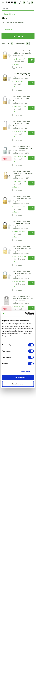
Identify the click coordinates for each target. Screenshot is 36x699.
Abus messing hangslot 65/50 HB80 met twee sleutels (21, 123)
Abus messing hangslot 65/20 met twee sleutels (21, 52)
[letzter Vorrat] (7, 150)
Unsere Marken (9, 14)
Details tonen (25, 371)
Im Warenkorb (31, 60)
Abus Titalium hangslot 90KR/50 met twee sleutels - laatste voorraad (23, 298)
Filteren (19, 36)
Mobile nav (3, 2)
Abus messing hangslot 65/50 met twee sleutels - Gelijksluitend (22, 273)
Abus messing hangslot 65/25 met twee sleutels (21, 75)
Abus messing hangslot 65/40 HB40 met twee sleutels (21, 98)
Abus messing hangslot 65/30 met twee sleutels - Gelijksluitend (22, 248)
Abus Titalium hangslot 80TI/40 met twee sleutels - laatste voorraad (22, 148)
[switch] (31, 351)
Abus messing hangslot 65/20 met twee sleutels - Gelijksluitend (22, 198)
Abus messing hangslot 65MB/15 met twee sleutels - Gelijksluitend (23, 173)
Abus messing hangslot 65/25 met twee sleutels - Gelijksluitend (22, 223)
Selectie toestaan (18, 384)
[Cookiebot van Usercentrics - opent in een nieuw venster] (25, 313)
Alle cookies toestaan (18, 377)
